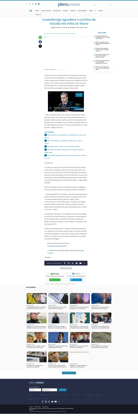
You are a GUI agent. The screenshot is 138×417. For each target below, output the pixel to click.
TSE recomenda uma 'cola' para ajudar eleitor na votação (57, 307)
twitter (42, 4)
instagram (29, 4)
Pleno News (69, 5)
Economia (65, 10)
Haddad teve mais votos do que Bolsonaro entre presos (79, 346)
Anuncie (31, 406)
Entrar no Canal (55, 280)
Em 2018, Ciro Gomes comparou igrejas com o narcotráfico (79, 307)
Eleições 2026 (57, 10)
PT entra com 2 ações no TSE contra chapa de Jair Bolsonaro (57, 366)
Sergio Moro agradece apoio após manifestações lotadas (58, 346)
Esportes (73, 10)
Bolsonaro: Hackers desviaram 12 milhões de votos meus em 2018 (36, 327)
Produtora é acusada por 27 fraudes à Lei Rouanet (35, 366)
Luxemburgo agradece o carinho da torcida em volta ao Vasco (36, 307)
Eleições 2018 (30, 305)
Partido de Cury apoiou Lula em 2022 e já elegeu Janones (102, 50)
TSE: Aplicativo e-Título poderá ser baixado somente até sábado (79, 327)
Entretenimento (82, 10)
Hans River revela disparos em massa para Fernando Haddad (100, 327)
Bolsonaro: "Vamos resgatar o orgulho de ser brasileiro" (78, 366)
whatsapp (32, 4)
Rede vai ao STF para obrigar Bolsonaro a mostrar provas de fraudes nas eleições (57, 328)
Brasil (37, 10)
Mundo (91, 10)
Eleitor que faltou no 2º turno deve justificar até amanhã (100, 346)
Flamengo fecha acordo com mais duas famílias (63, 146)
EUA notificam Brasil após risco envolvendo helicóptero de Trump (102, 62)
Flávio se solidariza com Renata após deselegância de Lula (102, 43)
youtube (39, 4)
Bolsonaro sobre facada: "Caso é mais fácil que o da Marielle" (36, 346)
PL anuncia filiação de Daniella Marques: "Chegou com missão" (102, 37)
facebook (26, 4)
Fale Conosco (37, 406)
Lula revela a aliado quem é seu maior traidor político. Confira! (102, 56)
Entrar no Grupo (76, 280)
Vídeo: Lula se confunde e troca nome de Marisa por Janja (102, 68)
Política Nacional (46, 10)
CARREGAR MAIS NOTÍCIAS (69, 372)
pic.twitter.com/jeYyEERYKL (56, 246)
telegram (35, 4)
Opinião (100, 10)
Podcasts (38, 14)
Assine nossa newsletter (34, 387)
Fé (95, 10)
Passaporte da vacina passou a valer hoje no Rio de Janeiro (100, 307)
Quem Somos (45, 406)
